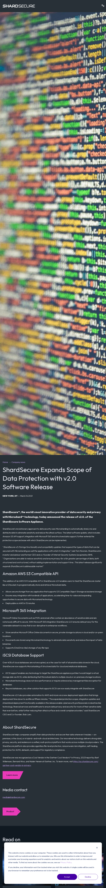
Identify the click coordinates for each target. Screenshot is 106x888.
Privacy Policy (65, 862)
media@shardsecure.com (14, 797)
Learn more (12, 775)
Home (5, 462)
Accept (67, 877)
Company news (18, 462)
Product (10, 811)
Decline (88, 877)
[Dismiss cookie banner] (97, 848)
